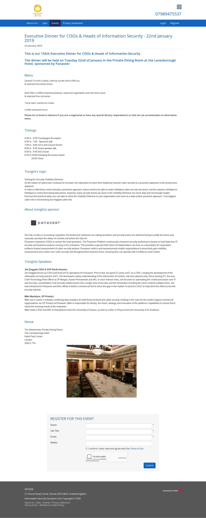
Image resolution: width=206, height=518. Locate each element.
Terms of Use (136, 448)
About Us (32, 23)
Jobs (45, 23)
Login (163, 23)
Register (174, 23)
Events (55, 23)
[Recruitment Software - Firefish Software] (172, 489)
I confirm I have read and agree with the (109, 448)
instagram (179, 7)
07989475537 (168, 14)
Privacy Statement (73, 23)
